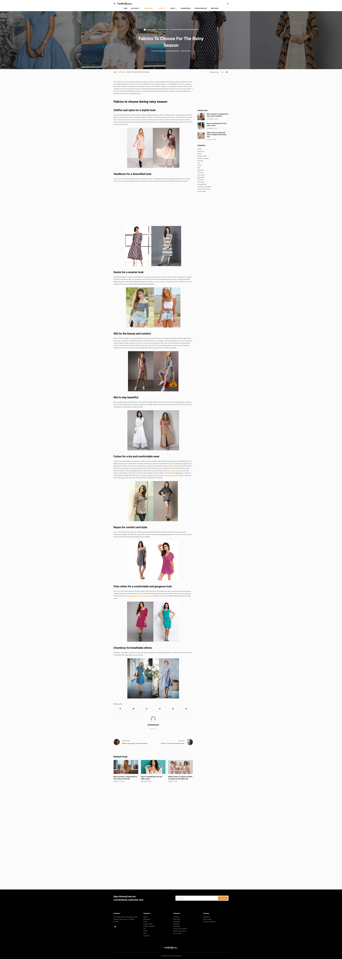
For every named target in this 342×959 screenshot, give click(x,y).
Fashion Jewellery (203, 158)
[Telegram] (222, 72)
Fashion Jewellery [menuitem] (201, 8)
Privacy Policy (207, 919)
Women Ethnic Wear (203, 189)
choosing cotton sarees (171, 475)
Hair (198, 163)
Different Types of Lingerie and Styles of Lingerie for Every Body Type (216, 134)
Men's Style (200, 175)
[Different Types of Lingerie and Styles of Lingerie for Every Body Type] (180, 767)
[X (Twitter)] (133, 708)
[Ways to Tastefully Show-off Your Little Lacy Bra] (153, 767)
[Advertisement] (153, 204)
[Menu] (114, 3)
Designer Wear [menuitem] (186, 8)
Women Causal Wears (184, 29)
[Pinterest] (146, 708)
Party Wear (200, 182)
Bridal (199, 154)
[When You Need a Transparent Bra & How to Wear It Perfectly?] (126, 767)
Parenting (200, 179)
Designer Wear (202, 156)
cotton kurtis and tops (174, 471)
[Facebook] (120, 708)
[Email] (186, 708)
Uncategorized (201, 184)
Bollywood (200, 151)
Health (199, 165)
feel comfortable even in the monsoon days (138, 596)
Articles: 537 (153, 728)
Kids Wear (200, 170)
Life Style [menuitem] (161, 8)
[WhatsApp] (227, 72)
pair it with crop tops (158, 281)
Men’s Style (176, 919)
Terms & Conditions (209, 922)
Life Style (175, 29)
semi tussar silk (141, 343)
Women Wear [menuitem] (148, 8)
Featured (200, 161)
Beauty (199, 149)
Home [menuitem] (125, 8)
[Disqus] (153, 814)
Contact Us (206, 917)
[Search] (227, 3)
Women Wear (194, 29)
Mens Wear (200, 177)
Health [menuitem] (172, 8)
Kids (198, 168)
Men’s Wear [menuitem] (214, 8)
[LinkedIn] (159, 708)
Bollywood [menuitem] (135, 8)
